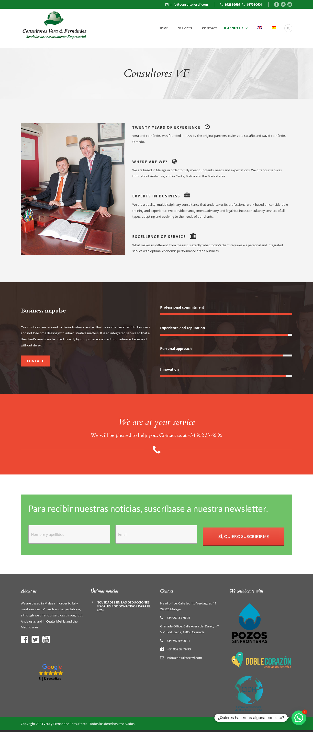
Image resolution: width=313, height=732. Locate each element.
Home (163, 28)
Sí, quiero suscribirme (243, 536)
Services (185, 28)
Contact (209, 28)
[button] (52, 672)
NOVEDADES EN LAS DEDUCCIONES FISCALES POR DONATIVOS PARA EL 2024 (124, 606)
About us (235, 28)
